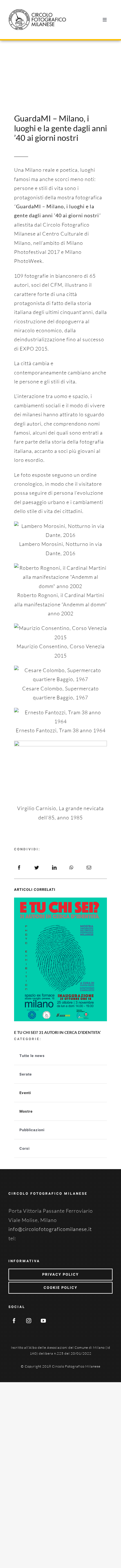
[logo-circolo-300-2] (38, 11)
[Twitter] (37, 868)
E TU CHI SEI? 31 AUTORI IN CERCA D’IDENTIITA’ (57, 1032)
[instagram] (29, 1321)
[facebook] (14, 1321)
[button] (18, 967)
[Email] (89, 868)
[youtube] (44, 1321)
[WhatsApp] (72, 868)
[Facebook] (19, 868)
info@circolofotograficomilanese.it (50, 1229)
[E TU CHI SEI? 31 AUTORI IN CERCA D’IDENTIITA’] (60, 959)
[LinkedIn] (54, 868)
